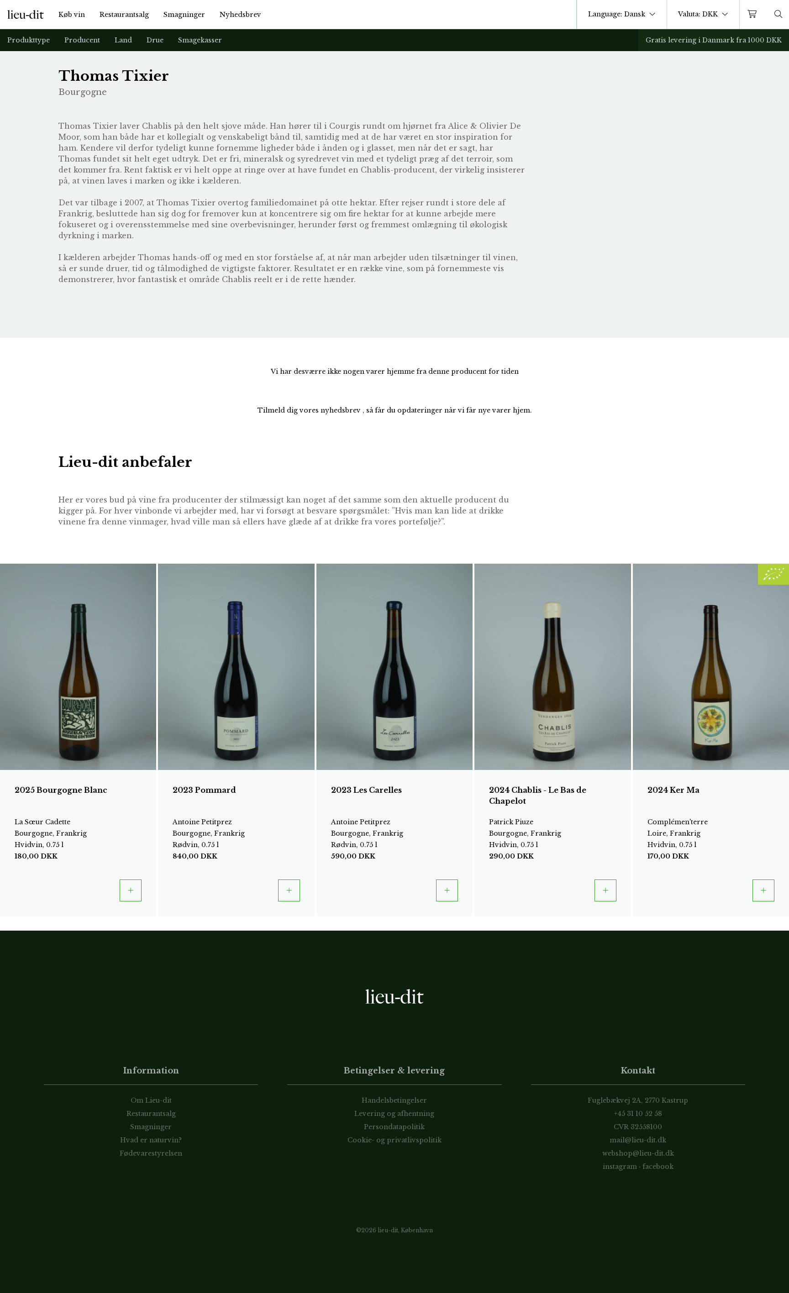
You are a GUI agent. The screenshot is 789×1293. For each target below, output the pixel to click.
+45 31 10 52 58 (638, 1114)
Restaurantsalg (124, 14)
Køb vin (71, 14)
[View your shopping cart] (754, 14)
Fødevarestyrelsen (151, 1153)
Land (123, 40)
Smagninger (184, 14)
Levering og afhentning (394, 1114)
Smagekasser (200, 40)
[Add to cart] (131, 890)
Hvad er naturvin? (151, 1140)
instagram (620, 1166)
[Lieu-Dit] (25, 14)
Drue (155, 40)
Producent (82, 40)
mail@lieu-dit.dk (638, 1140)
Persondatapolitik (394, 1127)
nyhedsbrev (342, 410)
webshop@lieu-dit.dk (638, 1153)
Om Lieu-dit (151, 1100)
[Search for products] (778, 14)
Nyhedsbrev (240, 14)
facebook (657, 1166)
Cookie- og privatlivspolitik (394, 1140)
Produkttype (28, 40)
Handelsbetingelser (394, 1100)
